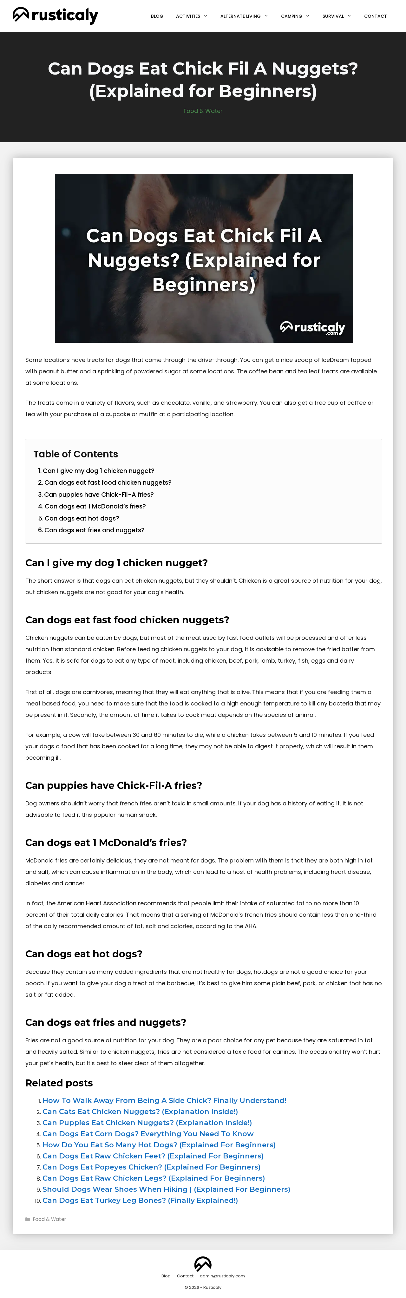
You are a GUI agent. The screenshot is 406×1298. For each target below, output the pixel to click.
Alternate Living (240, 16)
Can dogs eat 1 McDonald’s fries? (95, 506)
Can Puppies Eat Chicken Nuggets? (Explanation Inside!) (147, 1122)
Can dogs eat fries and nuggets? (94, 530)
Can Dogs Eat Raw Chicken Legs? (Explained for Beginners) (154, 1178)
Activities (188, 16)
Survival (333, 16)
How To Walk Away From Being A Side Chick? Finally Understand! (164, 1100)
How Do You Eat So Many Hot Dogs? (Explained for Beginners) (159, 1144)
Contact (375, 16)
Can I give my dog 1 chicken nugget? (98, 470)
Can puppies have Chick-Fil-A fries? (99, 494)
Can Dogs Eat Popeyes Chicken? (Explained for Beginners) (152, 1167)
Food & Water (203, 111)
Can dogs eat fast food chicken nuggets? (108, 482)
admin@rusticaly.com (222, 1276)
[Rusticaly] (55, 16)
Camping (291, 16)
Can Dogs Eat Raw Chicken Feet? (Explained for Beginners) (153, 1155)
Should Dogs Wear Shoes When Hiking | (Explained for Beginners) (167, 1189)
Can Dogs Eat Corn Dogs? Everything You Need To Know (148, 1133)
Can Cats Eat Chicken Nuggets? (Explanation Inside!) (140, 1111)
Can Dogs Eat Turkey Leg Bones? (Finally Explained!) (140, 1200)
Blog (157, 16)
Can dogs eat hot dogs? (82, 518)
